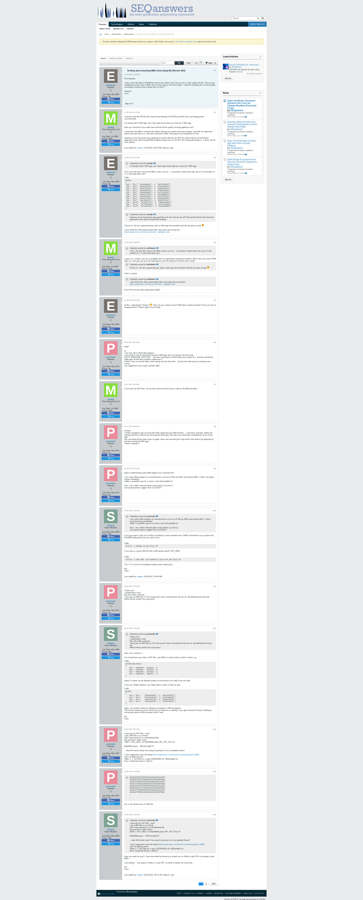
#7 (215, 384)
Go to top (259, 893)
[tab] (103, 58)
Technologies (117, 24)
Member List (118, 29)
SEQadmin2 (237, 67)
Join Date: (107, 94)
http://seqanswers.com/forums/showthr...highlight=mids (147, 232)
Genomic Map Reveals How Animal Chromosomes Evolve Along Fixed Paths (242, 124)
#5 (215, 300)
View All (228, 78)
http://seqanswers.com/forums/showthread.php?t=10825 (176, 755)
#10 (214, 511)
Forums (102, 24)
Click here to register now (185, 42)
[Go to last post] (246, 116)
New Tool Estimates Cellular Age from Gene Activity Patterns (241, 143)
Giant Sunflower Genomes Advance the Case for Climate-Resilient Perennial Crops (241, 104)
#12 (214, 628)
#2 (215, 112)
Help (179, 893)
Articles (131, 24)
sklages (140, 576)
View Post (155, 163)
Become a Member (233, 893)
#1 (215, 70)
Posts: (105, 96)
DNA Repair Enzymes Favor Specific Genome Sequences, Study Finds (242, 161)
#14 (214, 772)
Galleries (153, 24)
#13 (214, 729)
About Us (248, 893)
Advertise (218, 893)
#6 (215, 342)
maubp (139, 148)
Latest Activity (116, 58)
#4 (215, 243)
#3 (215, 158)
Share (112, 99)
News (141, 24)
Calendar (130, 29)
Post (112, 102)
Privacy (200, 893)
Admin (208, 893)
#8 (215, 427)
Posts (103, 58)
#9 (215, 469)
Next (214, 884)
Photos (129, 58)
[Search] (262, 18)
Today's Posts (105, 29)
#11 (214, 586)
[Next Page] (201, 62)
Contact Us (189, 893)
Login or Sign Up (256, 24)
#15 (214, 815)
